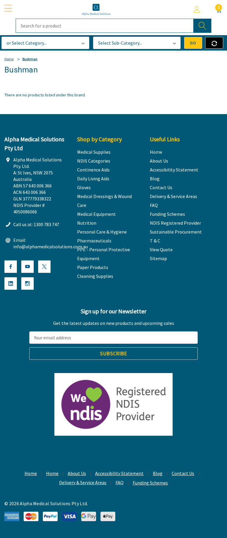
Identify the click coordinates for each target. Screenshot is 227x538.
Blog (158, 473)
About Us (77, 473)
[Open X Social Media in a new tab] (44, 266)
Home (31, 473)
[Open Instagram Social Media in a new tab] (27, 283)
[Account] (197, 9)
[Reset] (214, 43)
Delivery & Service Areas (82, 482)
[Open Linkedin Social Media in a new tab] (10, 283)
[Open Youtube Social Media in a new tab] (27, 266)
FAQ (120, 482)
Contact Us (183, 473)
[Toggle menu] (8, 8)
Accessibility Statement (119, 473)
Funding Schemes (150, 483)
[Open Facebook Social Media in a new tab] (10, 266)
